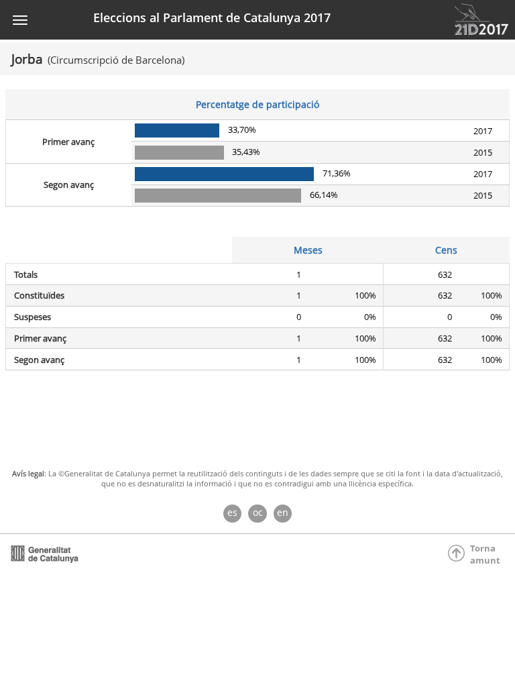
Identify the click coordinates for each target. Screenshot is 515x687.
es (232, 512)
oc (258, 512)
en (282, 512)
